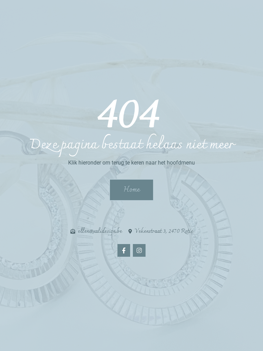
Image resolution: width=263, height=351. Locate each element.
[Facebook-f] (123, 250)
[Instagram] (139, 250)
